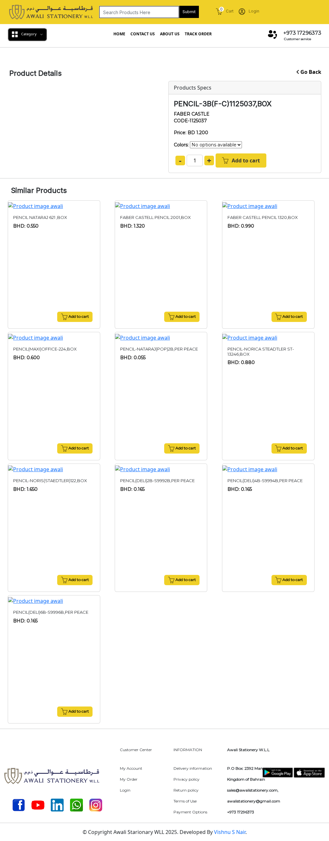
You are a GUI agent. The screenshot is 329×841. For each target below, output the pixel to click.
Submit (189, 11)
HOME (119, 34)
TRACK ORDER (198, 34)
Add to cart (246, 160)
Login (253, 11)
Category (29, 33)
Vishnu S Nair (229, 832)
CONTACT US (142, 34)
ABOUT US (170, 34)
